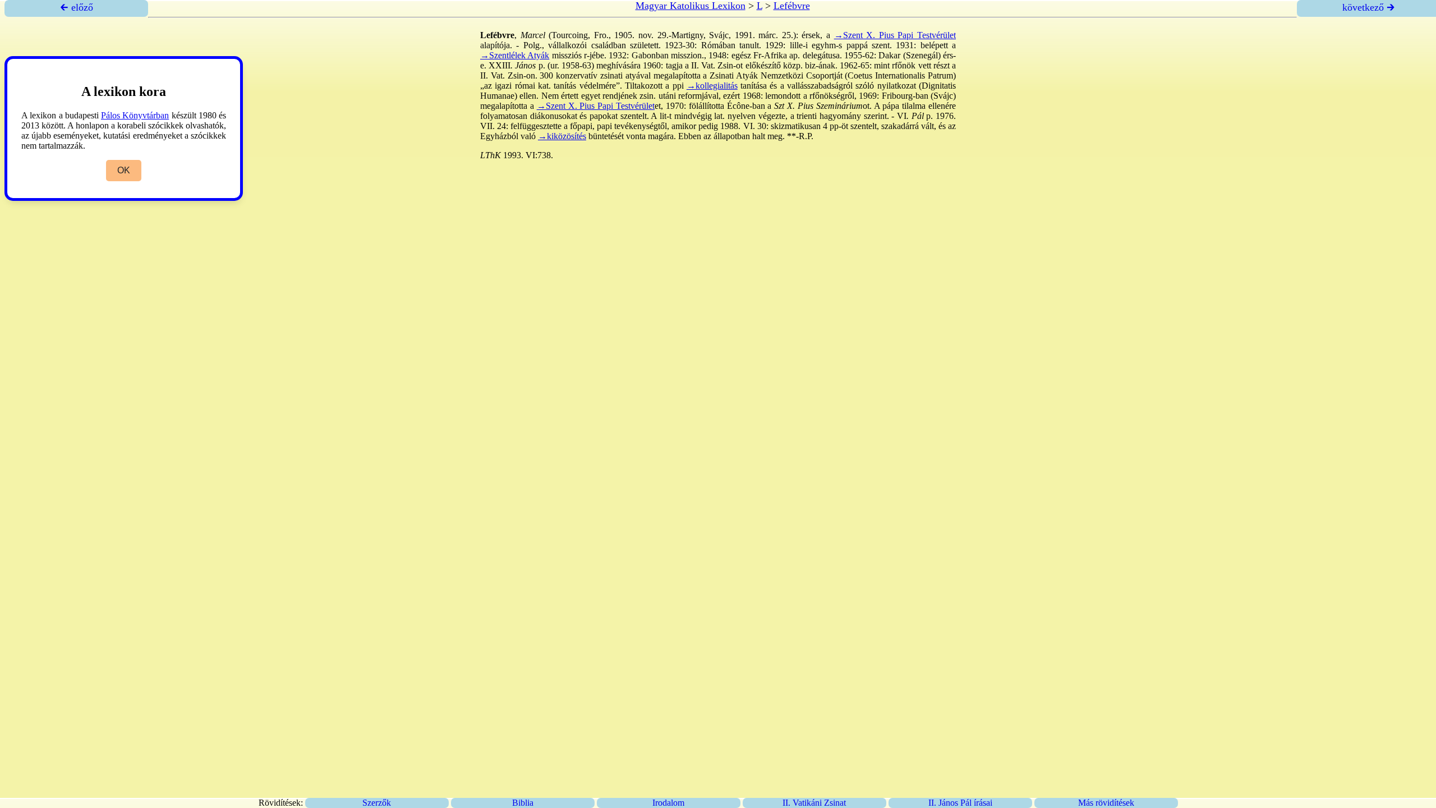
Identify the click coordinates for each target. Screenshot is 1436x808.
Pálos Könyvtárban (135, 115)
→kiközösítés (562, 136)
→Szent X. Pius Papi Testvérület (895, 35)
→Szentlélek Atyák (514, 55)
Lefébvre (792, 5)
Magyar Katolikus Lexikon (690, 5)
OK (123, 170)
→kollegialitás (712, 85)
